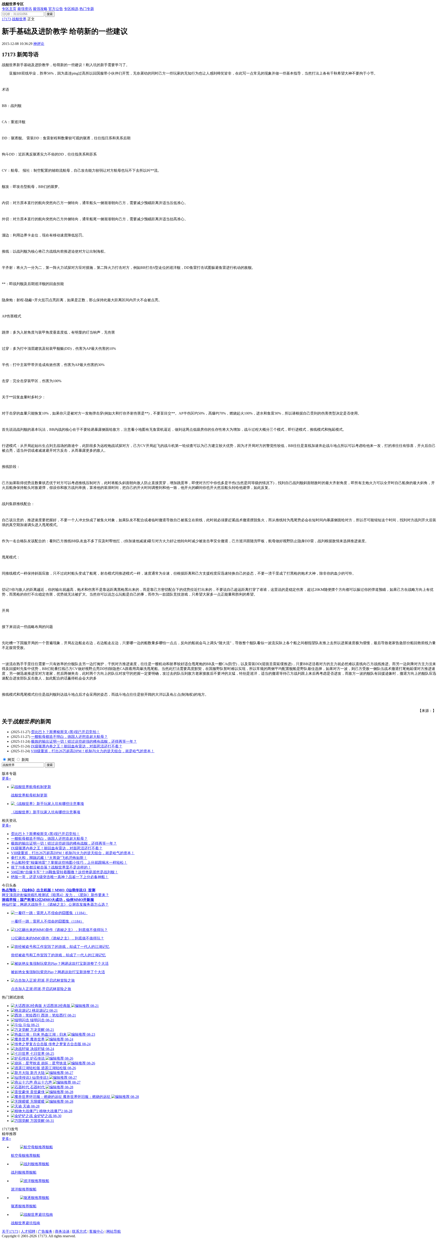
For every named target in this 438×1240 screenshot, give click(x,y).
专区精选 (71, 9)
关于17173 (10, 1231)
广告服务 (45, 1231)
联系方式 (79, 1231)
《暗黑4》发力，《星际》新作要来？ (79, 895)
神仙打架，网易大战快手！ (24, 904)
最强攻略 (40, 9)
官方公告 (55, 9)
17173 (6, 19)
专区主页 (9, 9)
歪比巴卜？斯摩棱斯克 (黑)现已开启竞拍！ (65, 732)
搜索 (50, 14)
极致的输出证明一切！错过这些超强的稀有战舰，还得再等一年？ (84, 741)
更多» (6, 778)
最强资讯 (24, 9)
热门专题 (86, 9)
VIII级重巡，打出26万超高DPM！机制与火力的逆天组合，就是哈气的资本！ (92, 751)
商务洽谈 (62, 1231)
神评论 (38, 44)
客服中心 (96, 1231)
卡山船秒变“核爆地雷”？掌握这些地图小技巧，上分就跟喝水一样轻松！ (69, 862)
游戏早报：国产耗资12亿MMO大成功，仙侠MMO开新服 (48, 900)
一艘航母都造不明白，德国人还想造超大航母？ (69, 737)
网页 (11, 760)
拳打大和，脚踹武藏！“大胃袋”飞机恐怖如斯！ (49, 858)
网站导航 (113, 1231)
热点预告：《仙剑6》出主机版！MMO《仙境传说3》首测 (48, 890)
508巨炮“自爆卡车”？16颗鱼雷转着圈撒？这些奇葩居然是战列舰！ (64, 872)
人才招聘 (28, 1231)
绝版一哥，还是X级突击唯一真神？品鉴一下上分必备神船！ (60, 877)
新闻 (25, 760)
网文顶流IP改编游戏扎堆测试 (25, 895)
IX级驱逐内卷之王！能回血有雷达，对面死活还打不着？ (76, 746)
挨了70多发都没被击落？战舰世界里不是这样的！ (51, 867)
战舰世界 (19, 19)
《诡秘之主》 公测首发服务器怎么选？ (77, 904)
